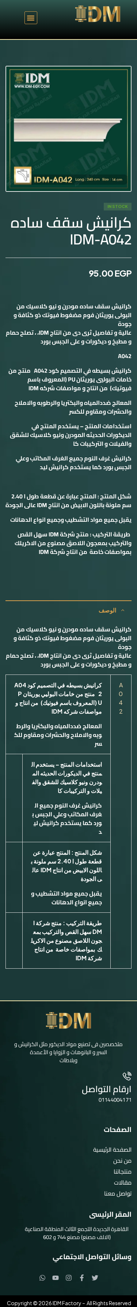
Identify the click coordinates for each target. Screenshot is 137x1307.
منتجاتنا (123, 1171)
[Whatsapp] (42, 1277)
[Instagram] (68, 1277)
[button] (30, 17)
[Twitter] (95, 1277)
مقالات (123, 1182)
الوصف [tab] (107, 610)
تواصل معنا (118, 1193)
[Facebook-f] (81, 1277)
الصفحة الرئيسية (112, 1149)
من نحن (122, 1160)
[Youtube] (55, 1277)
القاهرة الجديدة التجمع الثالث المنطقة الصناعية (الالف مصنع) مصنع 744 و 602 (77, 1233)
